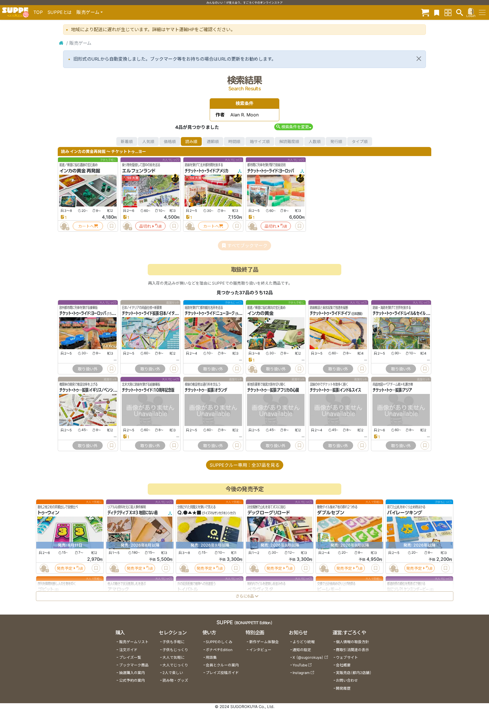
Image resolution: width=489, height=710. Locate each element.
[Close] (419, 59)
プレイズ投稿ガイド (222, 673)
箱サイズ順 (260, 141)
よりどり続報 (304, 642)
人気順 (148, 141)
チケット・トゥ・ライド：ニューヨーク (209, 313)
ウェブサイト (347, 657)
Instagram (301, 673)
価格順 (170, 141)
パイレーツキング (404, 513)
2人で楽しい (172, 673)
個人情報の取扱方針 (352, 642)
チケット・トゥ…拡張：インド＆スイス (335, 390)
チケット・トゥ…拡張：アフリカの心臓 (273, 390)
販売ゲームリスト (134, 642)
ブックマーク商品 (134, 665)
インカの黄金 (260, 313)
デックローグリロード (268, 513)
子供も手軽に (173, 642)
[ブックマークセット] (437, 12)
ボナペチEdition (219, 650)
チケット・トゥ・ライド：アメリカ (206, 171)
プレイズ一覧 (130, 657)
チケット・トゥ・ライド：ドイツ (330, 313)
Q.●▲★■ (189, 513)
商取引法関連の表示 (352, 650)
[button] (293, 126)
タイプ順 (360, 141)
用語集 (211, 657)
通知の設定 (302, 650)
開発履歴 (343, 688)
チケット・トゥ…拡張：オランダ (206, 390)
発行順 (336, 141)
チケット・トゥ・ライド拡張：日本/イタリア (151, 313)
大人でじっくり (175, 665)
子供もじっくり (175, 650)
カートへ (86, 226)
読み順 (191, 141)
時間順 (234, 141)
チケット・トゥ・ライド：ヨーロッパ (270, 171)
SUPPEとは (60, 12)
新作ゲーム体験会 (264, 642)
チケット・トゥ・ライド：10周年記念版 (148, 390)
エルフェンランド (138, 171)
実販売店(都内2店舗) (354, 673)
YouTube (300, 665)
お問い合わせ (347, 680)
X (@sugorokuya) (308, 657)
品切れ (145, 226)
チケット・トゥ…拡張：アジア (392, 390)
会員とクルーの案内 (222, 665)
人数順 (315, 141)
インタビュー (260, 650)
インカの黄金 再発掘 (79, 171)
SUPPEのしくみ (219, 642)
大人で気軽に (173, 657)
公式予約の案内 (132, 680)
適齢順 (213, 141)
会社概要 (343, 665)
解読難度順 (289, 141)
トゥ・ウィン (48, 513)
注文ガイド (128, 650)
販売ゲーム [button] (87, 12)
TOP (38, 12)
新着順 (127, 141)
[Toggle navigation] (482, 12)
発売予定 (64, 568)
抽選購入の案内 (132, 673)
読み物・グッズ (175, 680)
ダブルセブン (330, 513)
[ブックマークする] (111, 226)
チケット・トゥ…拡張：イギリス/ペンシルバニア (92, 390)
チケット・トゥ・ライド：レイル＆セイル (399, 313)
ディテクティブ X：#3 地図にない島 (133, 513)
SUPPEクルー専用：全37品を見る (245, 465)
